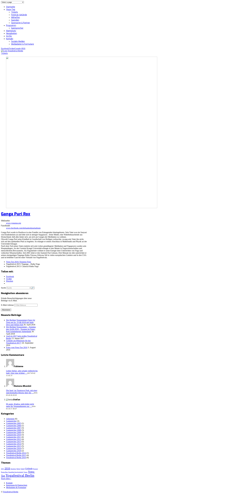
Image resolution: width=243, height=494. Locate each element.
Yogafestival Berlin (20, 475)
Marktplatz (11, 30)
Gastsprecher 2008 (13, 430)
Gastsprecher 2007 (13, 428)
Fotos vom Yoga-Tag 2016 (16, 347)
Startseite (10, 6)
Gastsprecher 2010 (13, 435)
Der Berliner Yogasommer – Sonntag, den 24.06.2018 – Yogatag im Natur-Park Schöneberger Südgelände (21, 329)
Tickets (14, 12)
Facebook (5, 48)
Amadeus (13, 469)
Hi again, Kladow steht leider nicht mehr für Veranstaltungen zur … (20, 405)
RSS (23, 48)
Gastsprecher (17, 28)
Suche (3, 288)
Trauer (25, 472)
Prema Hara (4, 472)
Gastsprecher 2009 (13, 432)
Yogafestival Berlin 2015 (16, 455)
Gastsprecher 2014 (13, 444)
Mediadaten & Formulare (22, 44)
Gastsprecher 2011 (13, 437)
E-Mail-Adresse (7, 305)
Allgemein (10, 419)
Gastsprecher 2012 (13, 439)
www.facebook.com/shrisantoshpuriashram (23, 228)
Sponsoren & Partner (20, 22)
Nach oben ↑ (6, 479)
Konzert (35, 469)
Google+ (18, 48)
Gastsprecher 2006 (13, 426)
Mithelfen (15, 17)
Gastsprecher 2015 (13, 446)
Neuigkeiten (11, 33)
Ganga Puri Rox (15, 214)
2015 (2, 469)
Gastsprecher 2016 (13, 448)
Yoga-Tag (10, 9)
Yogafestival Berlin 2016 (16, 457)
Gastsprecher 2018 (13, 451)
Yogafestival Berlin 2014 (16, 453)
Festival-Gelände (19, 14)
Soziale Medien (18, 41)
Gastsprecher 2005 (13, 423)
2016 (7, 468)
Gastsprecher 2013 (13, 441)
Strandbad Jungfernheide (15, 472)
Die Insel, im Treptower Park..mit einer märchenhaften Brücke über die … (21, 391)
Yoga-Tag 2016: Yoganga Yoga (18, 262)
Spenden (15, 20)
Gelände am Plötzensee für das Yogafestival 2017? (18, 342)
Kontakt (9, 38)
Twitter (12, 48)
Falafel (23, 469)
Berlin (18, 469)
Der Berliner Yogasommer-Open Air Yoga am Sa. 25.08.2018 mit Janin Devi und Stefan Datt (20, 322)
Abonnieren (6, 310)
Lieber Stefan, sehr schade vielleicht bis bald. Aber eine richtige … (22, 372)
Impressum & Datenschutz (16, 485)
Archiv (9, 36)
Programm (11, 25)
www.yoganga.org (13, 223)
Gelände (29, 468)
